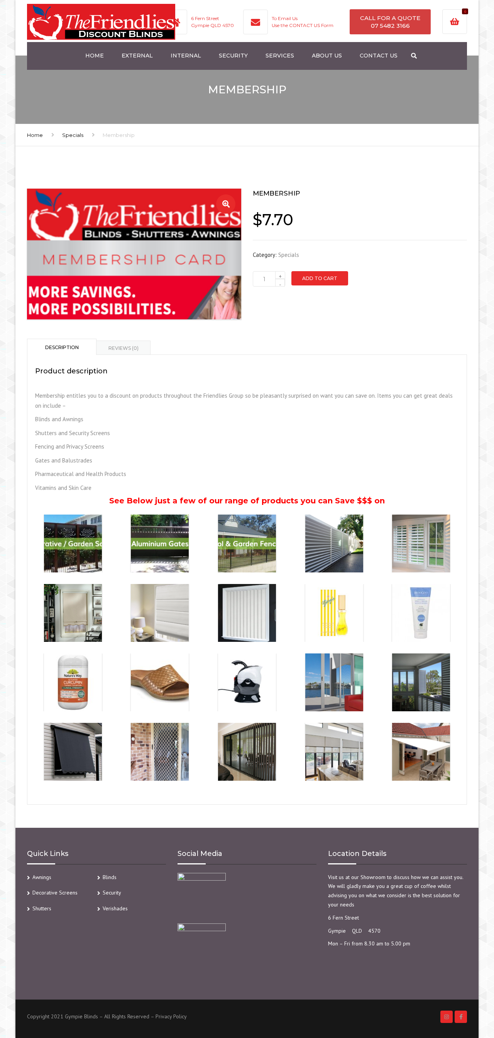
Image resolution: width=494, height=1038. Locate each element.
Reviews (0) (123, 348)
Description (62, 347)
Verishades (115, 908)
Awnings (41, 877)
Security (233, 55)
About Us (327, 55)
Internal (186, 55)
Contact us (379, 55)
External (137, 55)
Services (280, 55)
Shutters (41, 908)
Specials (72, 135)
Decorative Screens (55, 892)
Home (94, 55)
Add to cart (319, 278)
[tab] (61, 347)
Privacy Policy (171, 1016)
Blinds (110, 877)
